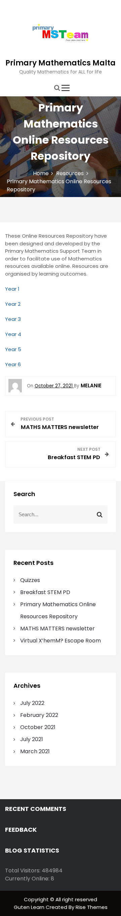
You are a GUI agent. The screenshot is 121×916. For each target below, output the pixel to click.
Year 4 (13, 334)
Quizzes (30, 580)
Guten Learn (30, 907)
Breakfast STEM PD (45, 592)
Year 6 (13, 364)
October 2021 (37, 727)
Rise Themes (92, 907)
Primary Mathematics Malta (60, 63)
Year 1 (12, 288)
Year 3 (13, 319)
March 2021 (35, 751)
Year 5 (13, 349)
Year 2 (13, 303)
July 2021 (31, 739)
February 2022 (39, 715)
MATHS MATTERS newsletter (57, 628)
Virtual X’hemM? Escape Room (60, 640)
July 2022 (32, 703)
